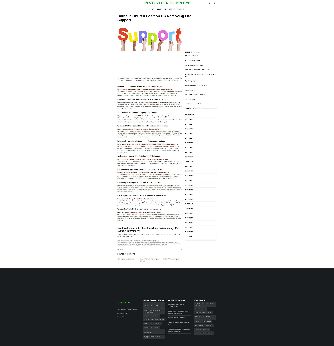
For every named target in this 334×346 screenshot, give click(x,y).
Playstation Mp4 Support (151, 327)
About (159, 9)
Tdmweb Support (190, 90)
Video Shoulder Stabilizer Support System (179, 330)
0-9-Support (189, 115)
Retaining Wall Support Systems (154, 319)
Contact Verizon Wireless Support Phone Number (132, 243)
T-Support (189, 208)
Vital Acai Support (190, 99)
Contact (181, 9)
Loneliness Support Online (192, 60)
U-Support (189, 213)
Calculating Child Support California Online (197, 69)
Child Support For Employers (125, 259)
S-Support (189, 204)
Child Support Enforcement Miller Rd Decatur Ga (163, 243)
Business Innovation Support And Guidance (153, 311)
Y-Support (189, 232)
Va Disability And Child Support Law (195, 94)
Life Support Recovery (202, 329)
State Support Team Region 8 (203, 325)
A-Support (189, 119)
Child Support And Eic (124, 245)
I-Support (189, 157)
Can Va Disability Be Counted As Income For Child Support (149, 245)
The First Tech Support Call (193, 104)
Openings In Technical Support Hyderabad (153, 331)
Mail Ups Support (200, 309)
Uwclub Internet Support (203, 321)
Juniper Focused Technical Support (152, 337)
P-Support (189, 190)
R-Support (189, 199)
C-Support (189, 129)
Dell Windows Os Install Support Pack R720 (178, 312)
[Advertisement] (150, 65)
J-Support (189, 161)
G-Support (189, 147)
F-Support (189, 143)
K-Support (189, 166)
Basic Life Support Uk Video (152, 323)
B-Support (189, 124)
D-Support (189, 133)
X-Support (189, 227)
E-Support (189, 138)
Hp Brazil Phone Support (151, 316)
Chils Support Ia (135, 241)
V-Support (189, 218)
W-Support (189, 222)
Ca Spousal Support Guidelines (150, 241)
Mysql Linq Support (190, 81)
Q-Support (189, 194)
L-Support (189, 171)
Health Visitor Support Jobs (203, 333)
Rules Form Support (176, 317)
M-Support (189, 175)
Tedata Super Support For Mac (178, 323)
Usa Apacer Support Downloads (194, 65)
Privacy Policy (121, 317)
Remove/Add (170, 9)
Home (151, 9)
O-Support (189, 185)
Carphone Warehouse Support (171, 259)
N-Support (189, 180)
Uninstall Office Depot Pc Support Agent (152, 306)
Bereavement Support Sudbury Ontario (204, 304)
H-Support (189, 152)
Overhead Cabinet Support (203, 312)
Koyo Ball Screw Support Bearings (203, 317)
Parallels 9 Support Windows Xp (176, 305)
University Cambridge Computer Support (196, 85)
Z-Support (189, 236)
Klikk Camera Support (191, 56)
